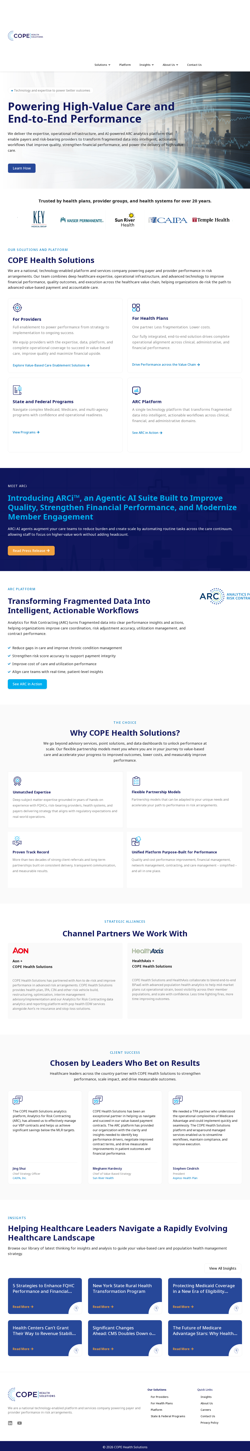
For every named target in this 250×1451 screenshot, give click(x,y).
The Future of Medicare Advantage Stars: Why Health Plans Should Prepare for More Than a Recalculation (204, 1336)
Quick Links (204, 1389)
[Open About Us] (177, 65)
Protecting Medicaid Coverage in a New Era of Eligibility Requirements (204, 1291)
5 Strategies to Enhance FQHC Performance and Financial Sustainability (43, 1291)
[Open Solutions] (109, 65)
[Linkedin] (10, 1423)
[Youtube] (19, 1423)
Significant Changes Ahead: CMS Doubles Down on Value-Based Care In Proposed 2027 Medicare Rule (124, 1336)
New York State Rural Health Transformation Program (122, 1288)
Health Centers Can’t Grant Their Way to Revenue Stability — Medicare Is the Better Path (44, 1333)
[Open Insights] (152, 65)
